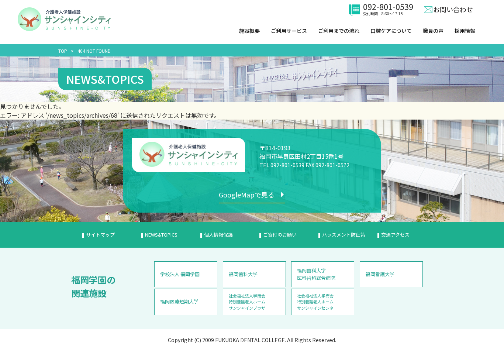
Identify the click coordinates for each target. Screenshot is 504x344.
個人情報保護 (218, 234)
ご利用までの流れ (338, 30)
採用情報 (465, 30)
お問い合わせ (453, 9)
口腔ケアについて (391, 30)
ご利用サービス (289, 30)
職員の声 (433, 30)
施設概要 (249, 30)
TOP (62, 51)
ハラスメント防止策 (343, 234)
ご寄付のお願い (280, 234)
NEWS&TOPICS (161, 234)
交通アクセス (395, 234)
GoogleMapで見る (247, 194)
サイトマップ (100, 234)
